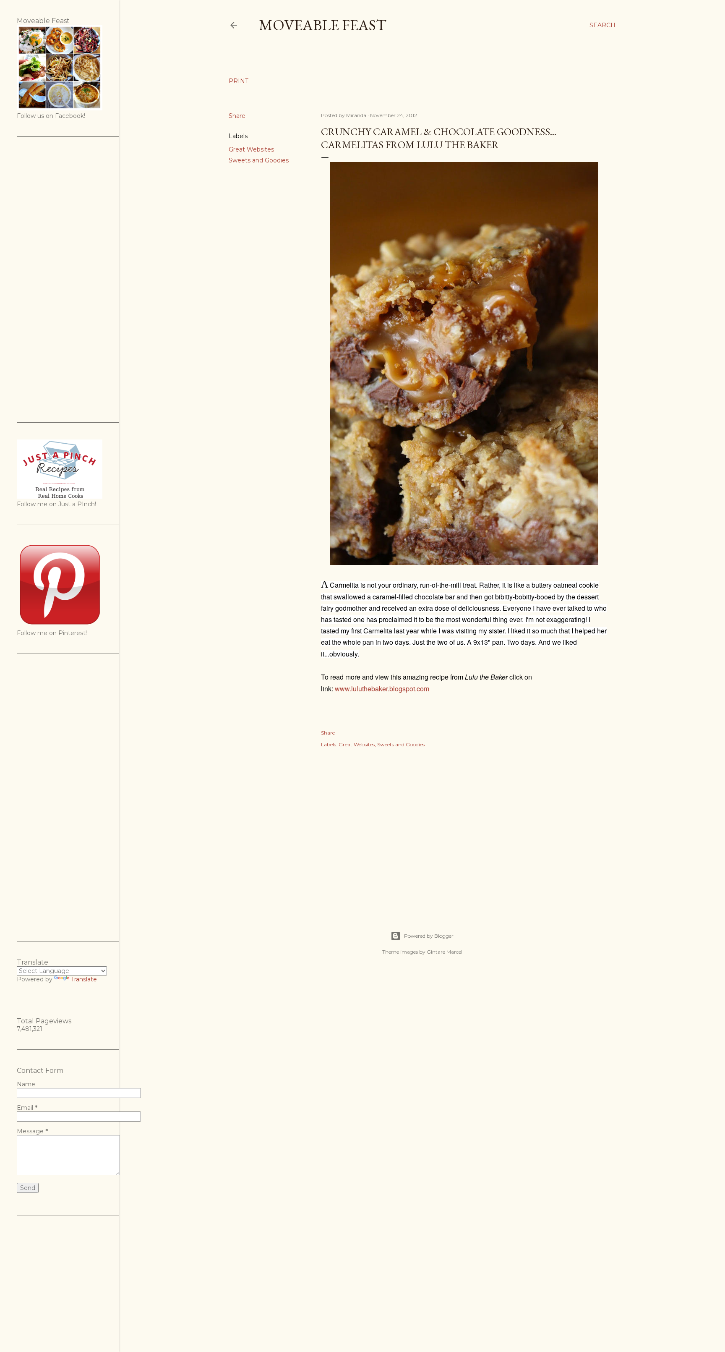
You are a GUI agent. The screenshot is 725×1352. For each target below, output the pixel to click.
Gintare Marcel (444, 952)
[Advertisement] (464, 830)
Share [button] (237, 116)
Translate (84, 979)
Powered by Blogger (429, 936)
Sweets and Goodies (259, 160)
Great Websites (251, 149)
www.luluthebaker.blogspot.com (382, 688)
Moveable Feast (322, 25)
